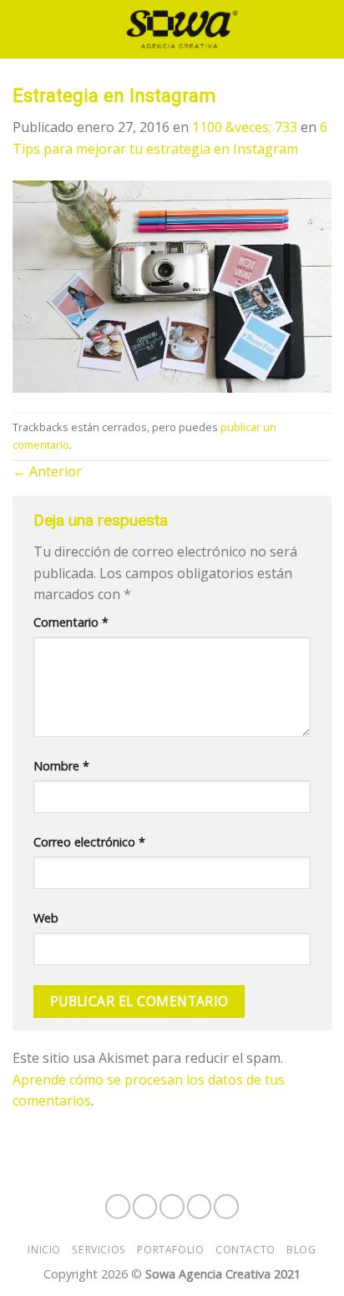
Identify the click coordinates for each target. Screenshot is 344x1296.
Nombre (61, 766)
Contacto (245, 1250)
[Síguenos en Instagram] (145, 1206)
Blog (301, 1250)
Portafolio (170, 1250)
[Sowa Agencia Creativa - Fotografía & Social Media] (182, 29)
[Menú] (23, 28)
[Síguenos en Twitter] (199, 1206)
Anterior (47, 471)
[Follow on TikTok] (172, 1206)
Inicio (44, 1250)
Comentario (71, 622)
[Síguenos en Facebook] (117, 1206)
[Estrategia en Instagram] (172, 285)
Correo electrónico (89, 842)
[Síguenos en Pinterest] (226, 1206)
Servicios (99, 1250)
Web (45, 918)
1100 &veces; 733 (244, 127)
